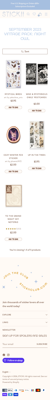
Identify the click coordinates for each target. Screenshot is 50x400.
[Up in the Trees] (37, 134)
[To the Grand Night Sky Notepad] (13, 195)
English (5, 372)
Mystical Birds (13, 94)
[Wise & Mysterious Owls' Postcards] (37, 74)
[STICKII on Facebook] (4, 355)
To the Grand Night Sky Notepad (13, 219)
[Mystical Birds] (13, 74)
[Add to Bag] (13, 107)
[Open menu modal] (46, 14)
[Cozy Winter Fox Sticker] (13, 134)
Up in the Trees (37, 155)
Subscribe (42, 344)
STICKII (21, 376)
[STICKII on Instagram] (8, 355)
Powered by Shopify (10, 382)
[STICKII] (13, 14)
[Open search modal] (28, 14)
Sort (27, 51)
